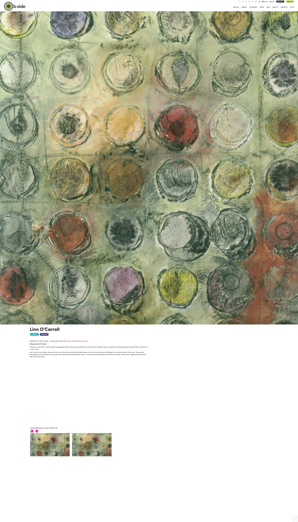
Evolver (69, 341)
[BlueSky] (260, 2)
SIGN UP (266, 1)
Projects (44, 334)
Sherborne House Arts (81, 341)
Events (34, 334)
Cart (273, 1)
